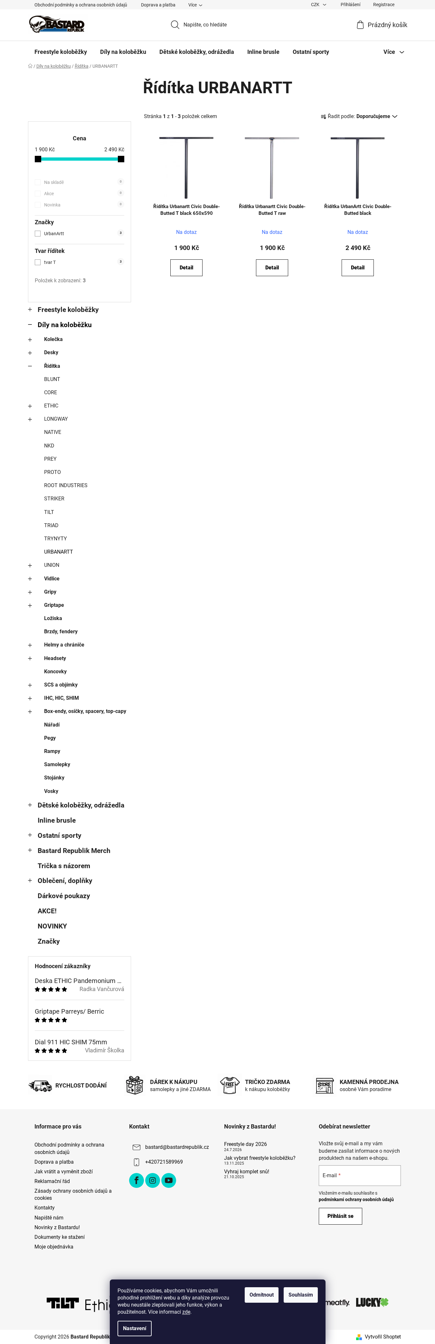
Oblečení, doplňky (65, 881)
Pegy (50, 738)
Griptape (54, 605)
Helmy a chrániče (64, 645)
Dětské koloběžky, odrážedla (81, 805)
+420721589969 (164, 1162)
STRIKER (54, 499)
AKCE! (47, 911)
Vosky (51, 791)
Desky (51, 352)
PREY (50, 459)
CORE (50, 392)
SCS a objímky (61, 685)
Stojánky (54, 778)
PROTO (52, 472)
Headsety (55, 658)
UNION (51, 565)
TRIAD (51, 525)
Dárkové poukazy (64, 896)
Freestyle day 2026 (245, 1144)
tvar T (83, 262)
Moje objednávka (53, 1247)
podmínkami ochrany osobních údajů (356, 1199)
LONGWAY (56, 419)
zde (186, 1312)
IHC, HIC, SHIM (61, 698)
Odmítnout (262, 1295)
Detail (186, 268)
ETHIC (51, 406)
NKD (49, 446)
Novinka (83, 204)
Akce (83, 193)
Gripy (50, 592)
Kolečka (53, 339)
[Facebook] (136, 1180)
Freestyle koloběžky (68, 310)
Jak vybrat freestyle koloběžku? (260, 1158)
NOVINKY (52, 926)
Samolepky (57, 764)
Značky (49, 941)
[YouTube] (168, 1180)
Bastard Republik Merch (74, 851)
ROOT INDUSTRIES (66, 485)
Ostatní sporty (59, 835)
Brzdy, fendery (61, 631)
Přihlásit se (340, 1216)
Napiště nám (48, 1218)
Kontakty (44, 1208)
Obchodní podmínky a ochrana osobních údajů (80, 4)
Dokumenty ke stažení (59, 1237)
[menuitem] (60, 52)
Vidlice (52, 579)
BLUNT (52, 379)
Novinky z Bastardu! (57, 1227)
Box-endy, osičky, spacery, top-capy (85, 711)
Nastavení (134, 1328)
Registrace (383, 4)
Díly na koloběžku (65, 325)
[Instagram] (152, 1180)
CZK (315, 4)
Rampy (52, 751)
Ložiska (53, 618)
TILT (49, 512)
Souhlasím (300, 1295)
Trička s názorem (64, 866)
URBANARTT (58, 552)
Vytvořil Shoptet (383, 1337)
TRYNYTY (55, 539)
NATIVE (52, 432)
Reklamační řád (52, 1181)
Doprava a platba (158, 4)
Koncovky (55, 671)
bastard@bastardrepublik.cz (177, 1147)
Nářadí (52, 725)
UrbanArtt (83, 233)
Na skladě (83, 182)
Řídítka (52, 366)
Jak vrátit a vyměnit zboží (63, 1171)
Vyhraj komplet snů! (246, 1172)
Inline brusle (57, 820)
